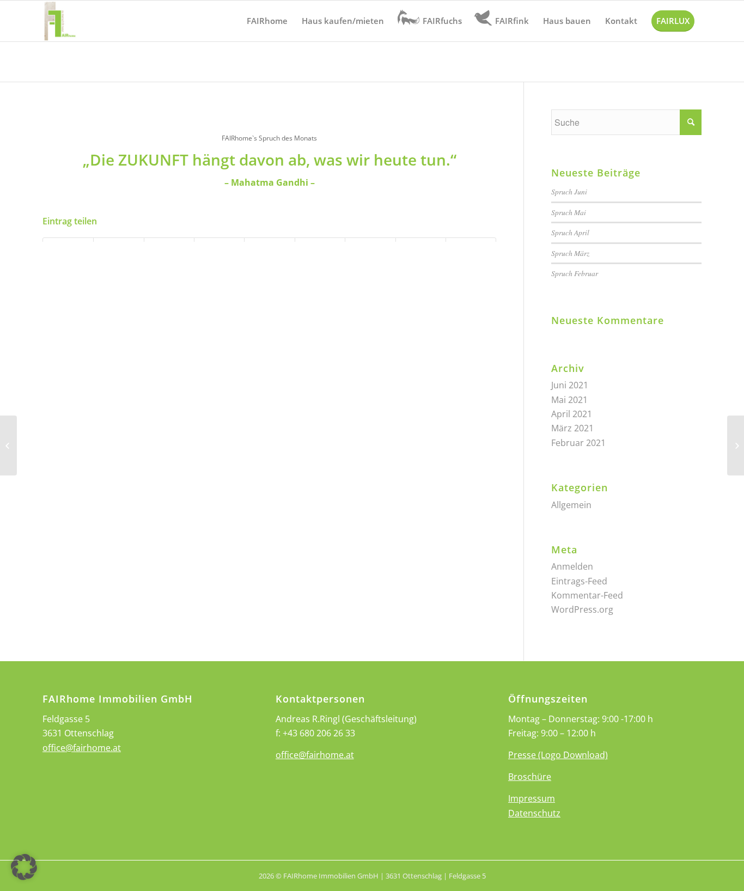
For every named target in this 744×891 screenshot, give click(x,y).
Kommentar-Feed (587, 595)
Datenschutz (534, 813)
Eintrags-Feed (579, 581)
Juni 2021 (569, 385)
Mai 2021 (569, 400)
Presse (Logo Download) (558, 755)
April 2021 (571, 414)
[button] (24, 867)
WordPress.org (582, 609)
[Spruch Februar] (8, 445)
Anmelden (572, 566)
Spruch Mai (568, 212)
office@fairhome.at (81, 748)
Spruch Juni (569, 191)
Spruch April (570, 232)
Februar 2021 (578, 443)
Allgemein (571, 505)
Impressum (531, 798)
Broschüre (529, 777)
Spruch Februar (574, 273)
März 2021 (572, 428)
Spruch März (570, 253)
